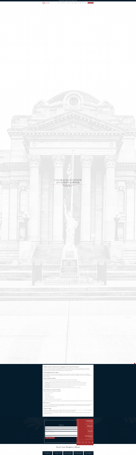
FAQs (72, 2)
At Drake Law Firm (46, 404)
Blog (80, 2)
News (78, 2)
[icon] (134, 363)
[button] (59, 2)
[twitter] (83, 442)
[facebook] (79, 442)
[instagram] (89, 442)
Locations (68, 2)
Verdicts (83, 2)
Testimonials (75, 2)
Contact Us (86, 2)
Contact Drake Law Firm (80, 410)
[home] (46, 3)
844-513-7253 (91, 2)
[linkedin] (86, 442)
